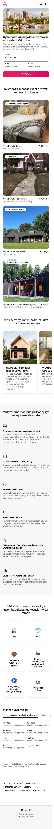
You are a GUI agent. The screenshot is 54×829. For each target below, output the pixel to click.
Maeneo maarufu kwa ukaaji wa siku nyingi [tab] (20, 715)
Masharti (30, 817)
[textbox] (14, 66)
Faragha (21, 817)
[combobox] (26, 57)
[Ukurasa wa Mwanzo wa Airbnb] (5, 4)
